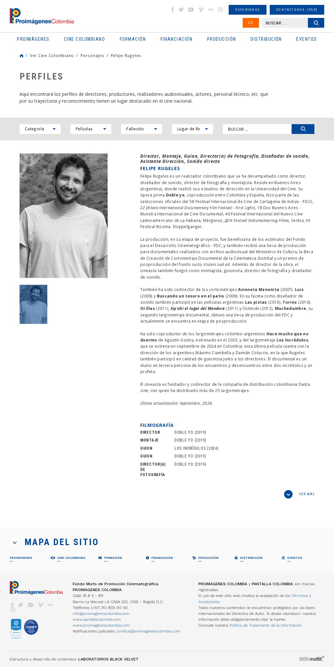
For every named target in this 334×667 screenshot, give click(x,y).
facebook (172, 9)
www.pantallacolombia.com (97, 619)
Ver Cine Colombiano (52, 55)
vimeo (201, 9)
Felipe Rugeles (126, 55)
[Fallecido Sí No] (141, 129)
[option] (64, 215)
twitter (181, 9)
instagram (220, 9)
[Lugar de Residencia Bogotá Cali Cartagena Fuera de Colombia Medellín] (192, 129)
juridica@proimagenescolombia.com (148, 631)
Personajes (92, 55)
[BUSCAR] (303, 129)
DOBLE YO (184, 432)
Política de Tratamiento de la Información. (266, 625)
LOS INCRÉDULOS (190, 448)
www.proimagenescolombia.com (101, 625)
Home (21, 55)
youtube (191, 9)
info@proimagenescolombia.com (101, 613)
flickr (210, 9)
